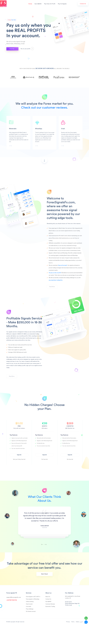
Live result (28, 606)
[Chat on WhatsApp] (86, 618)
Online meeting (29, 601)
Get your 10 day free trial (19, 459)
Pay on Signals (62, 3)
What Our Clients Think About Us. (44, 498)
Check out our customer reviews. (44, 107)
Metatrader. (13, 128)
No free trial (45, 459)
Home (30, 3)
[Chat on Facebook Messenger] (86, 622)
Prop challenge (29, 609)
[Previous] (42, 542)
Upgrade (19, 454)
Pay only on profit (49, 3)
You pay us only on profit (55, 272)
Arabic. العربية (79, 621)
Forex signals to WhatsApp (32, 599)
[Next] (46, 542)
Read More (52, 286)
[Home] (3, 3)
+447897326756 (11, 600)
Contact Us (83, 3)
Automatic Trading (50, 606)
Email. (63, 128)
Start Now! (44, 574)
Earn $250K (38, 3)
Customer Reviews (50, 604)
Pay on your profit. (26, 48)
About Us (47, 596)
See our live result (62, 265)
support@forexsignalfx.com (13, 597)
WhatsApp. (38, 128)
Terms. (73, 621)
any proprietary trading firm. (56, 280)
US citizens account (31, 611)
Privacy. (68, 621)
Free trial (12, 48)
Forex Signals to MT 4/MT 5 (33, 596)
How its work (29, 604)
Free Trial (13, 19)
